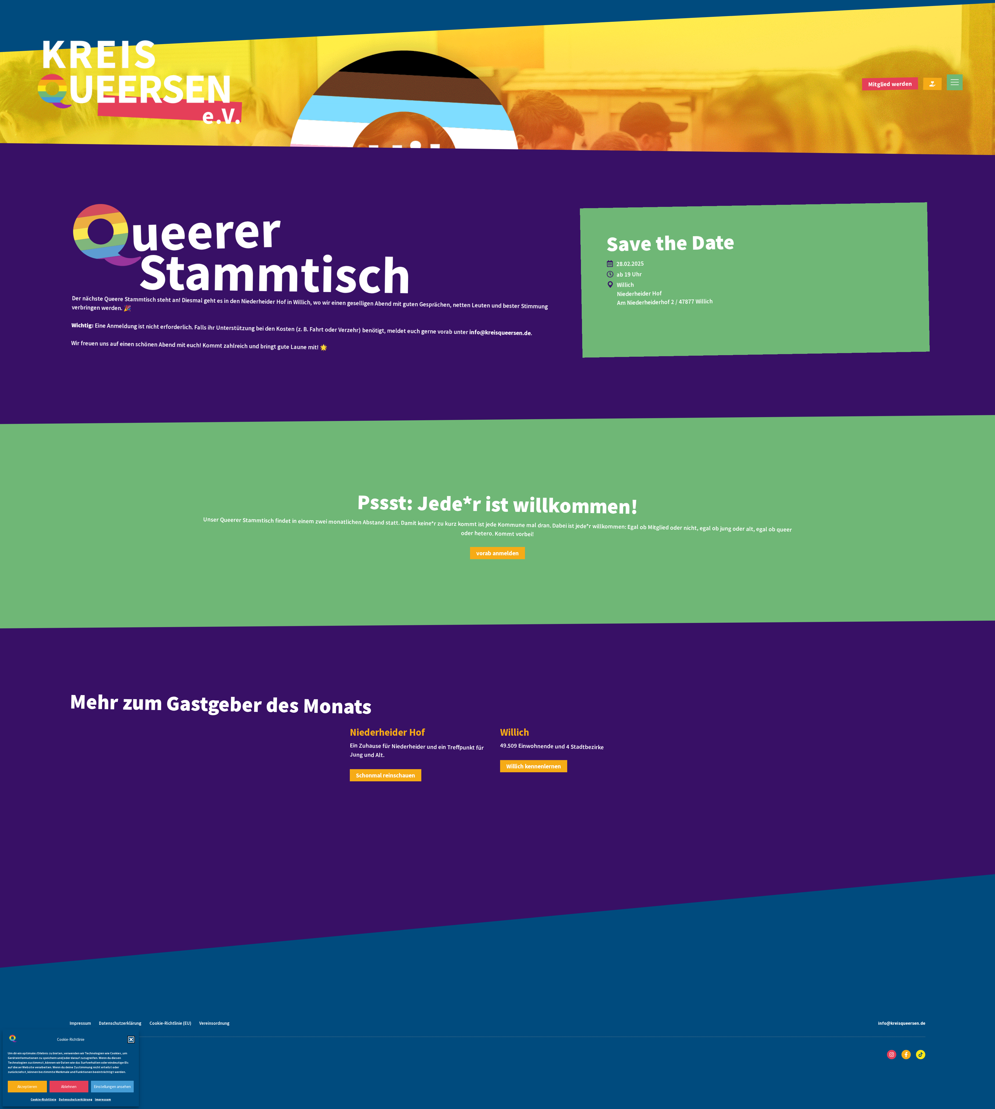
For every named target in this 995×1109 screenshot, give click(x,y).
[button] (131, 1039)
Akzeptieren (27, 1086)
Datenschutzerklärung (75, 1099)
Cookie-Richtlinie (43, 1099)
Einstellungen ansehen (112, 1086)
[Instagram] (891, 1054)
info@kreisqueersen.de (500, 332)
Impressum (103, 1099)
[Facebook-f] (906, 1054)
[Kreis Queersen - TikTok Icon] (920, 1054)
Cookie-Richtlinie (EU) (170, 1023)
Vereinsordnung (214, 1023)
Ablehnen (68, 1086)
